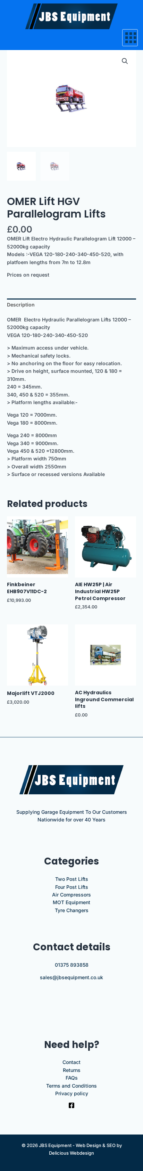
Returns (72, 1070)
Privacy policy (71, 1093)
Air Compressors (71, 895)
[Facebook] (71, 1105)
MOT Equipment (71, 902)
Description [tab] (21, 305)
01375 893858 (72, 965)
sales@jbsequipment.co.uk (71, 977)
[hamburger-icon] (130, 37)
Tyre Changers (72, 910)
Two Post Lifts (71, 879)
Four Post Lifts (71, 887)
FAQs (72, 1078)
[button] (125, 61)
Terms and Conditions (71, 1086)
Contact (71, 1062)
